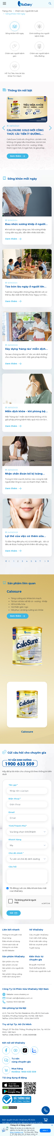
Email (12, 812)
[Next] (50, 128)
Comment (6, 1060)
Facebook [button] (6, 1050)
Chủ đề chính (15, 853)
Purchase (6, 1070)
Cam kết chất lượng (38, 938)
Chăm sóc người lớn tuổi (40, 971)
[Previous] (4, 128)
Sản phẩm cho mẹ (10, 961)
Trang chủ (7, 11)
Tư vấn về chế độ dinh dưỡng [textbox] (25, 859)
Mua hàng (6, 938)
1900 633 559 (19, 1002)
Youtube (15, 1050)
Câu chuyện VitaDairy (38, 935)
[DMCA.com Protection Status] (9, 1107)
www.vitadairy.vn (21, 994)
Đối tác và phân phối (38, 944)
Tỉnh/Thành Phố (17, 826)
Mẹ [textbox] (11, 845)
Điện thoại (14, 799)
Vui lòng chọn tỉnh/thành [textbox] (23, 832)
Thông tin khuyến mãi (12, 935)
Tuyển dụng (34, 948)
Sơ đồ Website (8, 950)
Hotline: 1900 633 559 (24, 1071)
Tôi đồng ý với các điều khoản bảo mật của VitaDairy (28, 889)
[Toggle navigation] (4, 3)
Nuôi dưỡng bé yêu (37, 968)
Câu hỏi (12, 867)
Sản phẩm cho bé (10, 965)
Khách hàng (15, 839)
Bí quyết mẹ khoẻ (37, 965)
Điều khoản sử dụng (11, 941)
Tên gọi (12, 785)
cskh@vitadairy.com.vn (22, 998)
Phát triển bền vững (38, 941)
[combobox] (27, 831)
